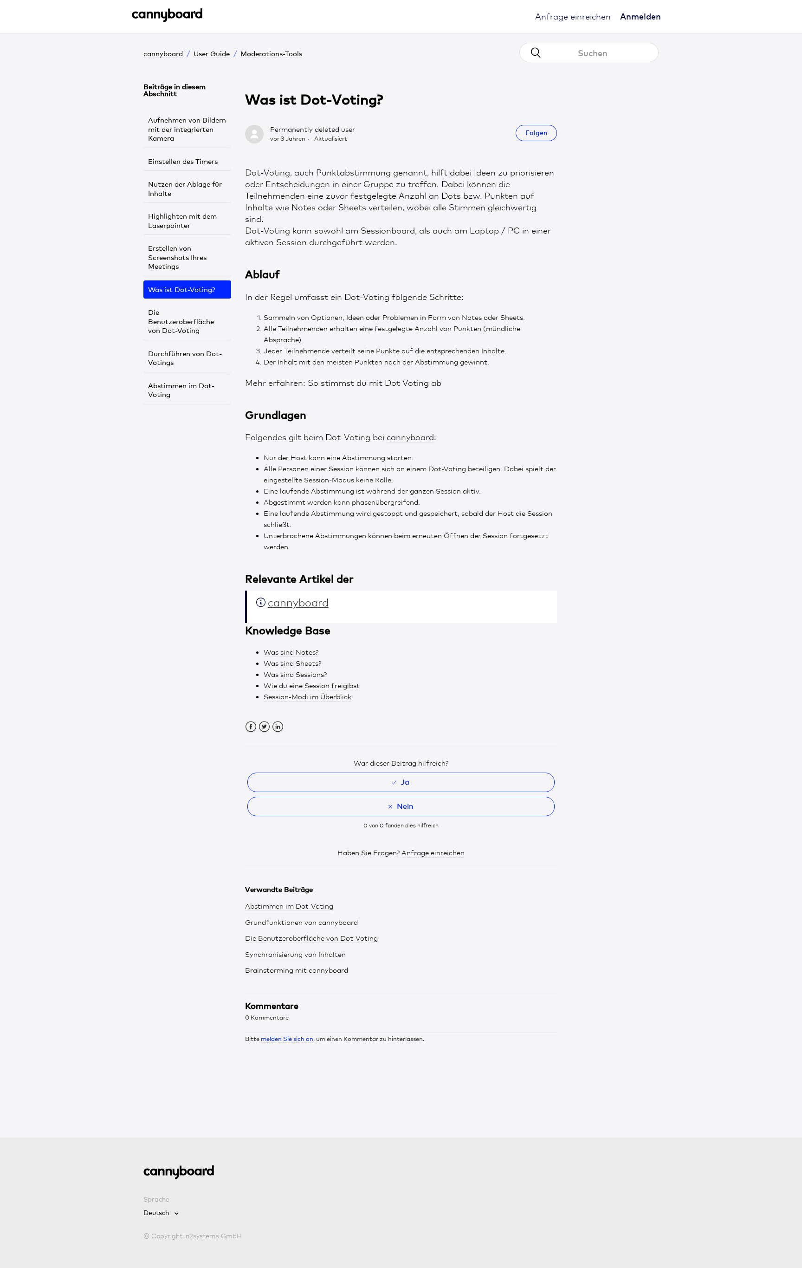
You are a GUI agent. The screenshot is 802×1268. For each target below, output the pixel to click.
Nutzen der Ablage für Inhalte (185, 188)
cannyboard (163, 53)
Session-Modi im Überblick (307, 697)
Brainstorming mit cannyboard (296, 970)
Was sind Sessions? (295, 674)
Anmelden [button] (640, 16)
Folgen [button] (536, 133)
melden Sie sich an (287, 1038)
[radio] (401, 782)
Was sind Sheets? (292, 663)
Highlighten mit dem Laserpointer (182, 220)
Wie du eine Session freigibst (312, 686)
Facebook (251, 727)
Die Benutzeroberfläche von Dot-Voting (181, 321)
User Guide (212, 53)
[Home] (167, 20)
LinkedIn (278, 727)
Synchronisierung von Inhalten (295, 954)
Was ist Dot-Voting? (181, 289)
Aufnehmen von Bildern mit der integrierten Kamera (187, 129)
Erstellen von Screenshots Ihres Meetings (177, 257)
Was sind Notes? (291, 652)
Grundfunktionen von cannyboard (301, 922)
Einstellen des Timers (183, 161)
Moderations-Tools (271, 53)
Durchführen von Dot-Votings (185, 358)
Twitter (264, 727)
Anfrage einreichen (573, 16)
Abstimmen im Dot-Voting (181, 390)
